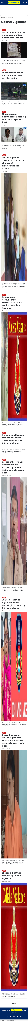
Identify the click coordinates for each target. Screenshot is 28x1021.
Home (3, 17)
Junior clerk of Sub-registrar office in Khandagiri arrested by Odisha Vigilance (13, 603)
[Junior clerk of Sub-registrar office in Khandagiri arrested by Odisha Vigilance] (14, 666)
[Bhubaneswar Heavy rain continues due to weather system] (14, 91)
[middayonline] (14, 2)
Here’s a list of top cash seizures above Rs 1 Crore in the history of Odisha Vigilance (13, 439)
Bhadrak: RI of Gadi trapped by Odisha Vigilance (11, 876)
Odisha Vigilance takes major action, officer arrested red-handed (13, 35)
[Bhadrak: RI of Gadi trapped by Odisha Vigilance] (14, 937)
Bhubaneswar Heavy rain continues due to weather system (12, 75)
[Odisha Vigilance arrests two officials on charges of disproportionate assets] (14, 227)
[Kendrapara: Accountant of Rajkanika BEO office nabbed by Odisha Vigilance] (14, 366)
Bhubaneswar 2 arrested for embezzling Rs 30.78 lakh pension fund (14, 118)
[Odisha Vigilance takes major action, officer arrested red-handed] (14, 50)
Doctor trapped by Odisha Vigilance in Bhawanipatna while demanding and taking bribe (13, 740)
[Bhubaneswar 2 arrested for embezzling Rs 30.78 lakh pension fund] (14, 134)
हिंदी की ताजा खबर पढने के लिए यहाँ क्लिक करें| (8, 1020)
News (4, 30)
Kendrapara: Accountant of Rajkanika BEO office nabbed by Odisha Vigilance (12, 302)
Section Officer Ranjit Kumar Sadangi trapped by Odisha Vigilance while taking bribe (13, 467)
